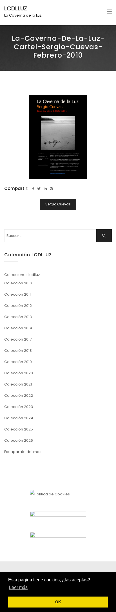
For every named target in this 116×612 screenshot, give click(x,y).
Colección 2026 (18, 440)
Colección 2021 (18, 384)
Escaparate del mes (22, 451)
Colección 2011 (17, 294)
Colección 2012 (18, 305)
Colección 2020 (18, 373)
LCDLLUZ (15, 8)
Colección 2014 (18, 328)
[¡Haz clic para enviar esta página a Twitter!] (39, 188)
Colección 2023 (18, 406)
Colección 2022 (18, 395)
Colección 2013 (18, 316)
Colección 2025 (18, 429)
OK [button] (58, 602)
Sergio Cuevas (58, 204)
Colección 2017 (18, 339)
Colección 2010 (18, 283)
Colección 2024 (18, 418)
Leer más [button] (18, 587)
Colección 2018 (18, 350)
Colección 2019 (18, 361)
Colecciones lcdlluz (22, 274)
